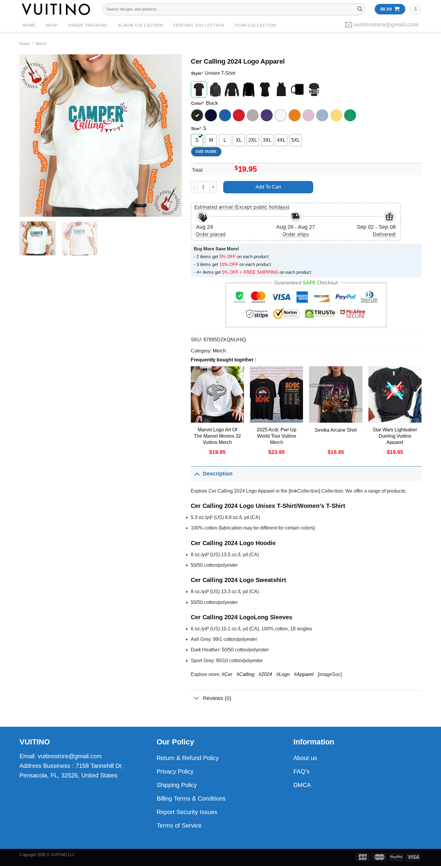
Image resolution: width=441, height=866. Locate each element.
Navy (211, 115)
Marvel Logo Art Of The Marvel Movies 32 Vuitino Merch (217, 436)
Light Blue (322, 115)
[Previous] (30, 135)
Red (239, 115)
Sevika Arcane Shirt (336, 430)
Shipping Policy (177, 785)
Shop (52, 25)
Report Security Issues (187, 812)
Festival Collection (198, 25)
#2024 (265, 674)
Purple (267, 115)
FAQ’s (301, 771)
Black (197, 115)
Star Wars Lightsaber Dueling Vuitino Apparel (395, 436)
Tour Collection (255, 25)
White (280, 115)
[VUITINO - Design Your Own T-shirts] (57, 9)
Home (28, 25)
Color (197, 103)
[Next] (171, 135)
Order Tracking (87, 25)
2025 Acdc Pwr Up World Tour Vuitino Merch (276, 436)
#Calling (245, 674)
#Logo (283, 674)
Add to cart (268, 186)
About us (305, 758)
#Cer (227, 674)
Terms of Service (179, 825)
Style (197, 73)
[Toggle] (196, 473)
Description (217, 474)
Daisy (336, 115)
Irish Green (350, 115)
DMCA (302, 785)
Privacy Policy (175, 771)
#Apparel (304, 674)
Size (196, 128)
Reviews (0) (217, 698)
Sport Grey (253, 115)
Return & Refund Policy (188, 758)
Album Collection (140, 25)
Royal (225, 115)
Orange (295, 115)
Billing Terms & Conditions (191, 798)
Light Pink (308, 115)
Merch (41, 43)
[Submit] (360, 9)
